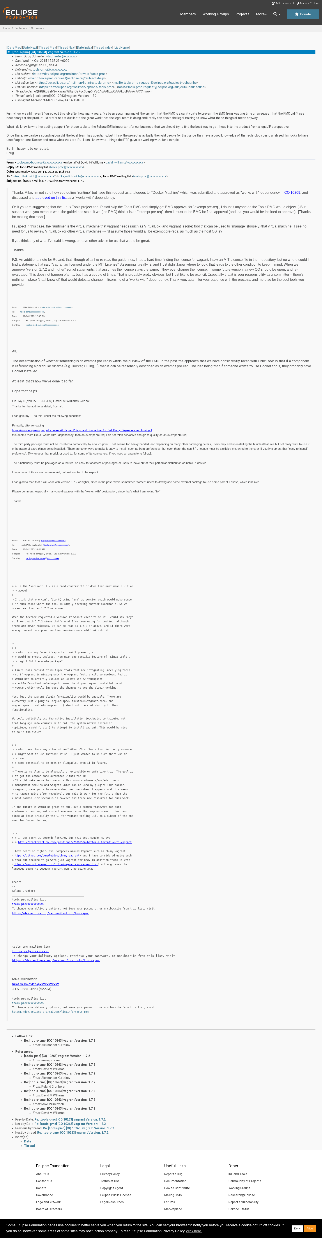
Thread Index (103, 47)
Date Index (84, 47)
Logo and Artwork (48, 1202)
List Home (122, 47)
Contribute (21, 28)
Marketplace (173, 1209)
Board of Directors (49, 1209)
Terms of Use (110, 1181)
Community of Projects (244, 1181)
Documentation (175, 1181)
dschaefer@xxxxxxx (61, 56)
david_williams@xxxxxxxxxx (124, 162)
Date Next (30, 47)
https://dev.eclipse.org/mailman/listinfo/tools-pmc (73, 82)
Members (188, 14)
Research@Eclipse (241, 1195)
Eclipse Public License (115, 1195)
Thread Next (66, 47)
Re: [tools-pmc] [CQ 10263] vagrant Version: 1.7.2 (59, 1040)
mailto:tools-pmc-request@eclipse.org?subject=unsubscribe (161, 87)
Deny (297, 1228)
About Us (42, 1174)
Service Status (238, 1209)
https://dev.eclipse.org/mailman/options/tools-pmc (76, 87)
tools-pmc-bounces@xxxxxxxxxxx (39, 162)
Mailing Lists (173, 1195)
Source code (37, 28)
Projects (242, 14)
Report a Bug (173, 1174)
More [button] (260, 14)
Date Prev (14, 47)
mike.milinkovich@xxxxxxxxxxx (33, 176)
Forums (169, 1202)
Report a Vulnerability (243, 1202)
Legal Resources (112, 1202)
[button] (276, 14)
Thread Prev (47, 47)
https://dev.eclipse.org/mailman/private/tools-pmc (69, 74)
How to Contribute (177, 1188)
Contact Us (44, 1181)
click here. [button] (194, 1231)
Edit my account (284, 3)
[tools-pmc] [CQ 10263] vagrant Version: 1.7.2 (57, 1056)
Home (6, 28)
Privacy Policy (110, 1174)
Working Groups (215, 14)
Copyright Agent (111, 1188)
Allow (310, 1228)
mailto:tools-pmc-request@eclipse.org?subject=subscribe (155, 82)
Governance (44, 1195)
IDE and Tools (237, 1174)
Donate (305, 14)
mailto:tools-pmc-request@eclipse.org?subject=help (66, 78)
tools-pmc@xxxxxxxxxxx (49, 69)
